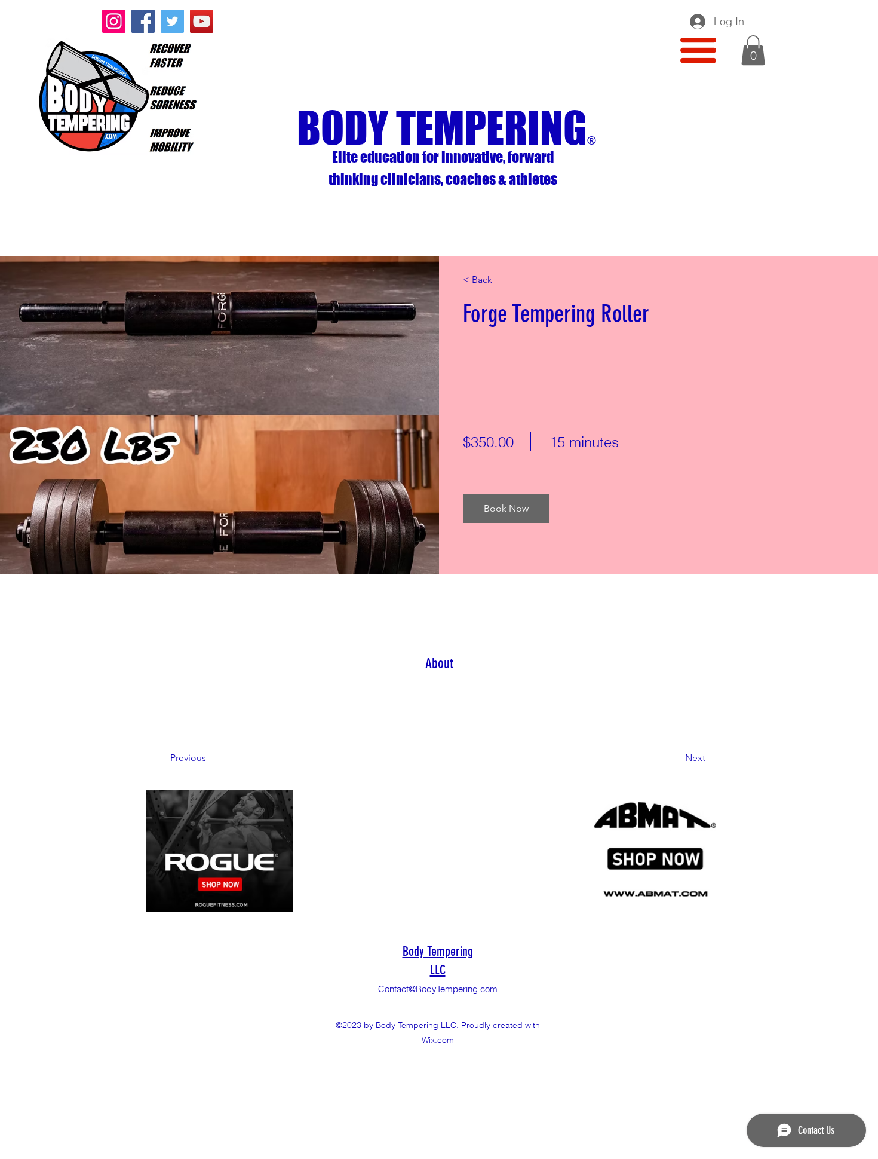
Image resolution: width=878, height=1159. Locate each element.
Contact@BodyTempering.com (438, 989)
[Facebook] (143, 21)
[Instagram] (113, 21)
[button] (698, 50)
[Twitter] (172, 21)
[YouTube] (201, 21)
